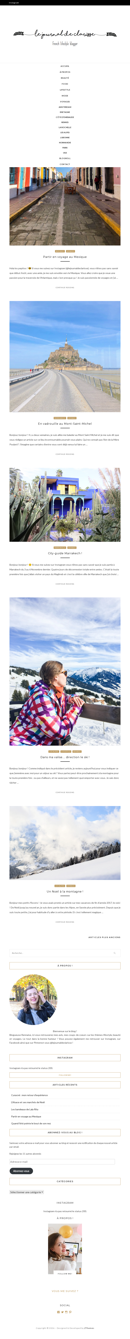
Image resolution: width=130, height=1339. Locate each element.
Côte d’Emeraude (65, 117)
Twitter (12, 13)
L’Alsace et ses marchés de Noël (28, 1102)
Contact (65, 164)
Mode (65, 96)
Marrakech (60, 548)
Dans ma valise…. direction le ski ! (65, 757)
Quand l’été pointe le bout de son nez (31, 1123)
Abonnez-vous (21, 1170)
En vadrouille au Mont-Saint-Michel (65, 423)
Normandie (65, 142)
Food (65, 84)
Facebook (13, 8)
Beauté (65, 78)
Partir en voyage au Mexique (65, 257)
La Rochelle (65, 127)
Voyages (65, 102)
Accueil (65, 66)
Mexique (60, 251)
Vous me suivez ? (65, 1291)
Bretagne (65, 112)
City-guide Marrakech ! (65, 553)
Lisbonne (65, 137)
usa (65, 153)
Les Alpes (65, 132)
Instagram (14, 3)
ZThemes (89, 1328)
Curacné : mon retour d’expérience (29, 1095)
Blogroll (65, 158)
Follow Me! (65, 1075)
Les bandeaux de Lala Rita (24, 1109)
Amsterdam (65, 107)
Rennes (65, 122)
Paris (65, 148)
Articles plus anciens (105, 937)
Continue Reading (65, 287)
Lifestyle (65, 90)
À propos (65, 72)
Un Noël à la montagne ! (65, 891)
